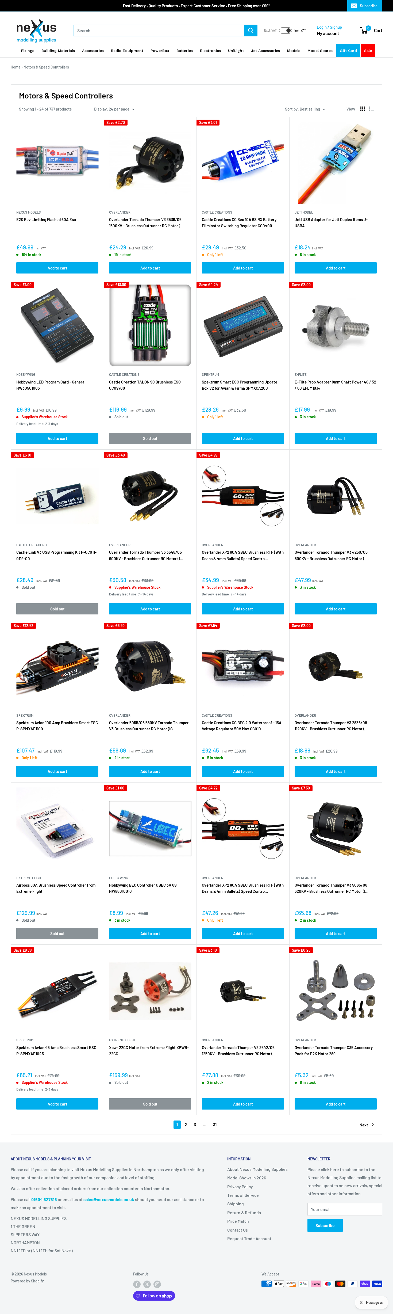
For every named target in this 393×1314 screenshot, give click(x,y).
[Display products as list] (371, 109)
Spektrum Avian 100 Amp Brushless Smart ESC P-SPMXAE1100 (57, 725)
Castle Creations (217, 212)
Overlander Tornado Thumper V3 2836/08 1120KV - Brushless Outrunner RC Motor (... (331, 725)
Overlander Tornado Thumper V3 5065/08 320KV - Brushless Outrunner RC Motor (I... (331, 888)
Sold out (150, 438)
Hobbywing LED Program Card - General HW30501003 (51, 384)
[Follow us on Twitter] (147, 1284)
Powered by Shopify (27, 1281)
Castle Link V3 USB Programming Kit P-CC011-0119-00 (56, 555)
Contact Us (237, 1229)
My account (328, 33)
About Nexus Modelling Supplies (257, 1169)
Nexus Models (28, 212)
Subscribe (368, 5)
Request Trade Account (249, 1238)
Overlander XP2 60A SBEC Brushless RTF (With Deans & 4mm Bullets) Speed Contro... (243, 555)
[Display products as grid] (362, 109)
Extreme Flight (29, 878)
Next (364, 1124)
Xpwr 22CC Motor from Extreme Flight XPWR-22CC (149, 1050)
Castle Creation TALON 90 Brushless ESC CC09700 (145, 384)
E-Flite (301, 374)
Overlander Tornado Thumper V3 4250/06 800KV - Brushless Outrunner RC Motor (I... (332, 555)
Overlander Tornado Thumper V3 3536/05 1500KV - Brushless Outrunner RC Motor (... (146, 222)
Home (16, 67)
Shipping (235, 1203)
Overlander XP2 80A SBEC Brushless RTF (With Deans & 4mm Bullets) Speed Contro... (243, 888)
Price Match (238, 1221)
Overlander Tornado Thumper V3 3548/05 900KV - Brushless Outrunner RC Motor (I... (146, 555)
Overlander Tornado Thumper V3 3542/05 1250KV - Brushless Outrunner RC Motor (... (239, 1050)
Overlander (119, 212)
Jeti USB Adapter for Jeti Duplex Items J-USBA (331, 222)
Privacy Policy (240, 1186)
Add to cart (57, 267)
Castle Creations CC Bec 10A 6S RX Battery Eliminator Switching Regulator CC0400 (239, 222)
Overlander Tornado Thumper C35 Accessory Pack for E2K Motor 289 (334, 1050)
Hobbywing (25, 374)
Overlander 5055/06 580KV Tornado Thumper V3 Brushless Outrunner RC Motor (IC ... (149, 725)
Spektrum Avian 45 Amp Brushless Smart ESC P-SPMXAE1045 (56, 1050)
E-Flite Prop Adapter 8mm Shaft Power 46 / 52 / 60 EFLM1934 (335, 384)
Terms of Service (243, 1195)
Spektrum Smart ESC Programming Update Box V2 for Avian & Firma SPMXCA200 (239, 384)
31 (215, 1124)
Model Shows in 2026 (246, 1177)
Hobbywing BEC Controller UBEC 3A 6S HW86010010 (143, 888)
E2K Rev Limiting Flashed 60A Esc (46, 219)
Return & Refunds (244, 1212)
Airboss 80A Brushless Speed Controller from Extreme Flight (55, 888)
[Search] (250, 30)
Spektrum (210, 374)
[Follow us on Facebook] (137, 1284)
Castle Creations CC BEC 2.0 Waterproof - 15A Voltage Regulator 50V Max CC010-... (242, 725)
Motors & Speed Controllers (46, 67)
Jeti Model (304, 212)
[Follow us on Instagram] (157, 1284)
